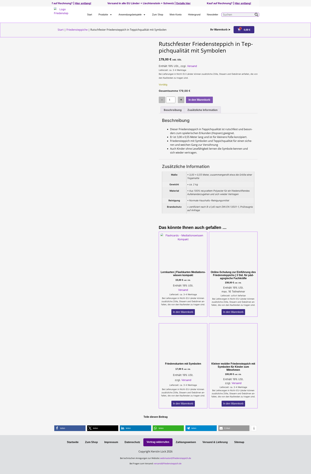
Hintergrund (194, 14)
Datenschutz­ (132, 442)
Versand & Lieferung (215, 442)
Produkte (103, 14)
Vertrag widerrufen (158, 442)
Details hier (163, 3)
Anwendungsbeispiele (130, 14)
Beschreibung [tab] (173, 110)
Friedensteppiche (77, 29)
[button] (70, 428)
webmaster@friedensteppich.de (175, 458)
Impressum (111, 442)
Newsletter (212, 14)
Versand (192, 66)
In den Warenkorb (199, 99)
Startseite (73, 442)
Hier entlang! (63, 3)
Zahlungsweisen (186, 442)
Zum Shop (157, 14)
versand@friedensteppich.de (167, 463)
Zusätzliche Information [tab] (202, 110)
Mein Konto (176, 14)
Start (89, 14)
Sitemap (239, 442)
